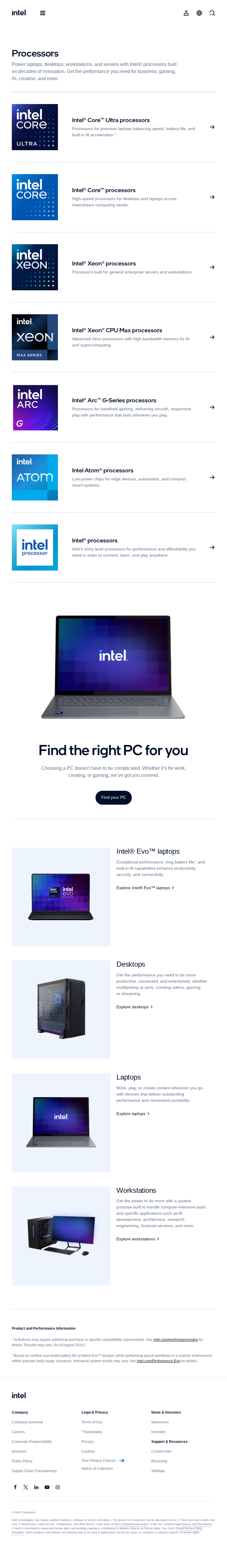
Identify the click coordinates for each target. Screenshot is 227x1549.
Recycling (159, 1461)
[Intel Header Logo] (19, 13)
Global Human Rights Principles (193, 1528)
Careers (18, 1432)
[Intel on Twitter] (26, 1487)
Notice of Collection (98, 1468)
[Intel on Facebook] (15, 1487)
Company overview (27, 1422)
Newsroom (160, 1422)
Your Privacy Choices (99, 1460)
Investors (159, 1432)
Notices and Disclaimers (193, 1524)
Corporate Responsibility (32, 1441)
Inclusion (19, 1451)
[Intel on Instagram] (57, 1487)
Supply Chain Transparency (34, 1471)
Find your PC (113, 797)
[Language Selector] (199, 13)
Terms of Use (93, 1422)
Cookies (88, 1451)
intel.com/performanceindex (179, 1339)
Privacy (88, 1441)
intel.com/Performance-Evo (158, 1361)
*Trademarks (92, 1432)
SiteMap (158, 1471)
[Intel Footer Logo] (19, 1396)
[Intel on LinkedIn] (36, 1487)
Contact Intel (162, 1451)
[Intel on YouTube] (47, 1487)
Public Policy (22, 1461)
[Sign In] (186, 13)
